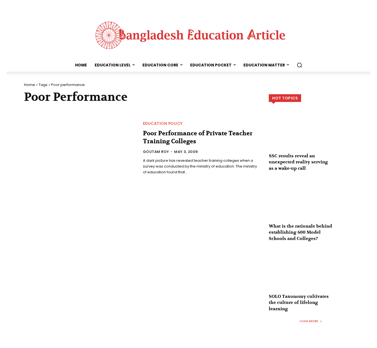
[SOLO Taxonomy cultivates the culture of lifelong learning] (311, 275)
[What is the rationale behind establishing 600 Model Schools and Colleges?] (311, 205)
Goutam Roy (156, 151)
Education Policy (163, 123)
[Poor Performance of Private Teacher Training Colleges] (80, 148)
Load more (309, 321)
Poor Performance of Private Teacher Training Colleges (198, 137)
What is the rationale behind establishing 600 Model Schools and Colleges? (300, 232)
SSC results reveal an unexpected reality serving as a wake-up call (298, 162)
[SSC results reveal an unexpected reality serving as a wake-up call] (311, 134)
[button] (299, 65)
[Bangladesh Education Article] (188, 34)
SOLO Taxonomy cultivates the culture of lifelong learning (299, 303)
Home (29, 84)
